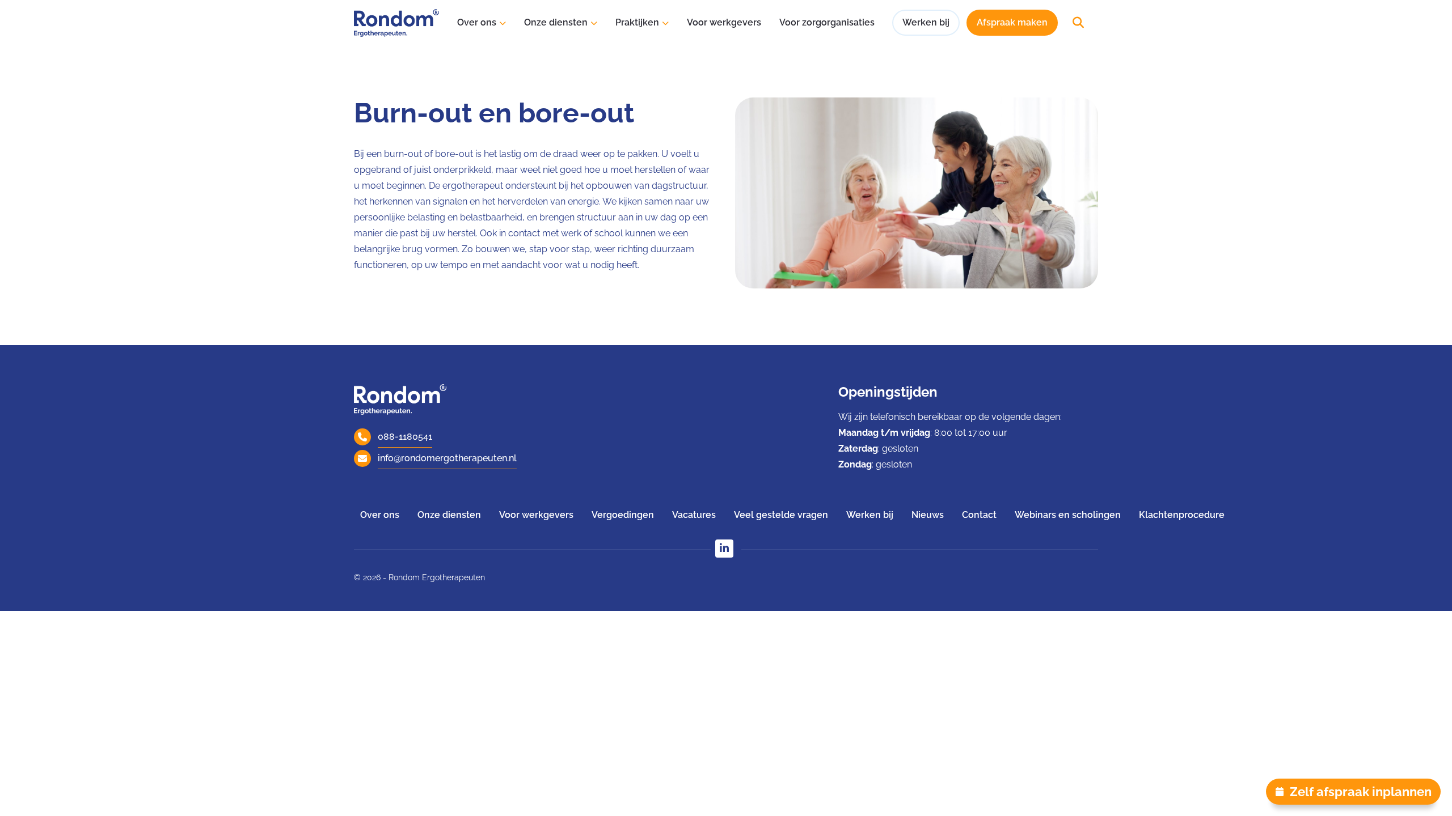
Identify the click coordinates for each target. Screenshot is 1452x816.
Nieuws (927, 514)
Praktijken (637, 22)
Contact (979, 514)
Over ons (476, 22)
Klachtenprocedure (1182, 514)
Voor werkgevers (724, 22)
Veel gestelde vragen (781, 514)
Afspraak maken (1012, 22)
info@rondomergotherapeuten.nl (447, 458)
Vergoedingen (623, 514)
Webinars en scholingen (1068, 514)
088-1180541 (405, 436)
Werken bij (925, 22)
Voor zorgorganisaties (827, 22)
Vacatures (694, 514)
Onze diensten (556, 22)
